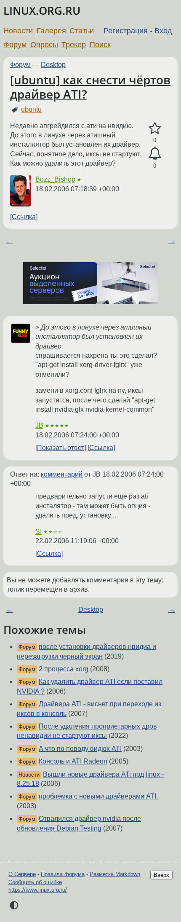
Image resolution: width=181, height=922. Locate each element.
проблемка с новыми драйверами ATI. (98, 796)
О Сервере (22, 874)
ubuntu (31, 109)
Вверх (161, 875)
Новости (18, 31)
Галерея (51, 31)
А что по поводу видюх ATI (80, 748)
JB (39, 425)
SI (38, 531)
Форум (15, 44)
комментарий (62, 474)
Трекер (73, 44)
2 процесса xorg (63, 669)
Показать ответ (60, 447)
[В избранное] (154, 128)
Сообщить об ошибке (35, 882)
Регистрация (126, 31)
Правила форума (63, 874)
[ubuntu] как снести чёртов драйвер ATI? (90, 87)
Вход (163, 31)
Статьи (81, 31)
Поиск (100, 44)
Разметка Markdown (115, 874)
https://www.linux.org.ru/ (37, 890)
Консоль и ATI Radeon (73, 761)
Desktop (53, 64)
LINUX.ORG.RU (41, 10)
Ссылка (24, 216)
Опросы (44, 44)
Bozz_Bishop (55, 179)
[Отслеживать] (154, 153)
